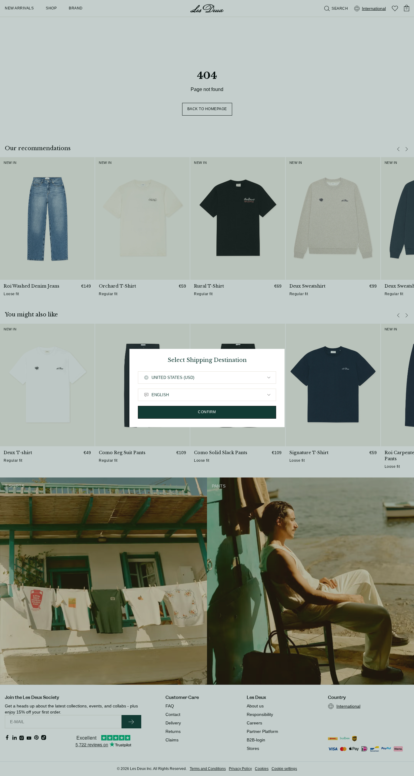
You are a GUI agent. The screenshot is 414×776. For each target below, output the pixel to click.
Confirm (207, 412)
